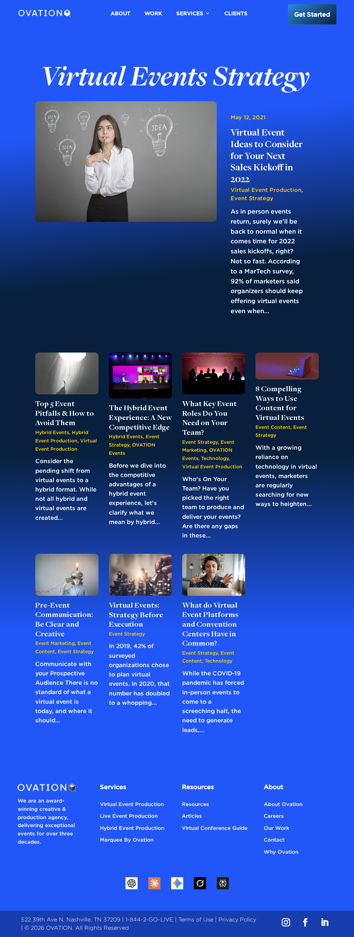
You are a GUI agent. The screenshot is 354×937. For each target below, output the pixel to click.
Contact (274, 839)
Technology (215, 458)
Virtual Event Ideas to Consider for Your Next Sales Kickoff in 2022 (267, 157)
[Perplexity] (222, 883)
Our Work (276, 828)
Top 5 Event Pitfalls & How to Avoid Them (64, 413)
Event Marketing (55, 643)
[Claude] (154, 883)
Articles (192, 815)
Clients (236, 13)
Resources (195, 804)
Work (153, 13)
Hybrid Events (52, 432)
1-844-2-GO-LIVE (149, 919)
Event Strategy (252, 198)
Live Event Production (129, 815)
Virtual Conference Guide (215, 828)
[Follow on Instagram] (286, 922)
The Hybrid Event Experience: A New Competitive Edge (140, 417)
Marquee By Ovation (126, 839)
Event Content (272, 427)
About (120, 13)
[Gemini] (177, 883)
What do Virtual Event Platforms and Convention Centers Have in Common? (210, 625)
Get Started (312, 14)
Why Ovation (281, 851)
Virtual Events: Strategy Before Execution (136, 615)
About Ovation (283, 804)
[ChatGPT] (131, 883)
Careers (274, 815)
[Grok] (199, 883)
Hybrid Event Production (132, 828)
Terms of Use (195, 919)
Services (189, 13)
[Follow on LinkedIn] (324, 922)
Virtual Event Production (266, 190)
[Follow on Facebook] (305, 922)
